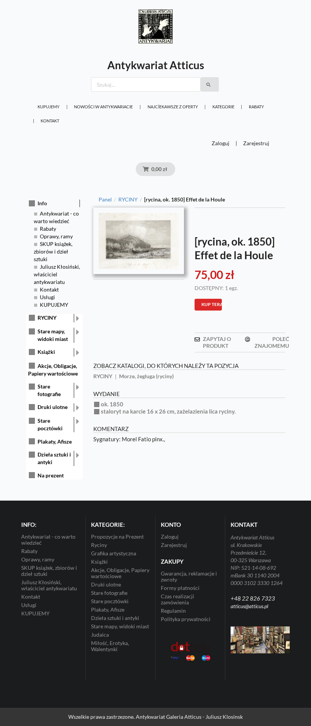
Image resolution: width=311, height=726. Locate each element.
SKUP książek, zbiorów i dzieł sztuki (53, 251)
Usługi (47, 297)
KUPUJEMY (49, 106)
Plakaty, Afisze (55, 441)
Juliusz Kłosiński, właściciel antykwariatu (57, 274)
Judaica (100, 634)
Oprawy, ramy (56, 236)
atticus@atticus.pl (249, 606)
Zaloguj (220, 143)
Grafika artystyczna (113, 553)
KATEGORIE (223, 106)
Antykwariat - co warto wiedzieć (48, 540)
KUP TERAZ (211, 304)
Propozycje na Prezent (117, 537)
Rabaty (256, 106)
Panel (105, 199)
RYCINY (47, 317)
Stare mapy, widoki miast (53, 335)
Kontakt (50, 120)
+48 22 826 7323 (253, 598)
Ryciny (99, 545)
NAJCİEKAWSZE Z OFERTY (173, 106)
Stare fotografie (49, 390)
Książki (46, 352)
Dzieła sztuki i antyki (54, 458)
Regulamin (173, 610)
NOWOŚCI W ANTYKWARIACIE (103, 106)
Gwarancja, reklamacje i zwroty (189, 577)
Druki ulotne (53, 407)
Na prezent (51, 475)
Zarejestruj (256, 143)
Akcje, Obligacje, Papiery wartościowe (120, 573)
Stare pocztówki (50, 424)
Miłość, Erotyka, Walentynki (110, 646)
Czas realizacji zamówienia (177, 599)
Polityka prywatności (185, 619)
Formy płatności (180, 588)
